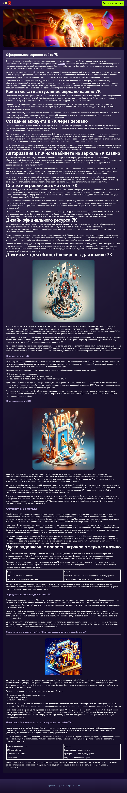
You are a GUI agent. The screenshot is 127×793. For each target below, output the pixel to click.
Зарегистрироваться (113, 3)
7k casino (61, 64)
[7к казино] (8, 3)
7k (35, 72)
